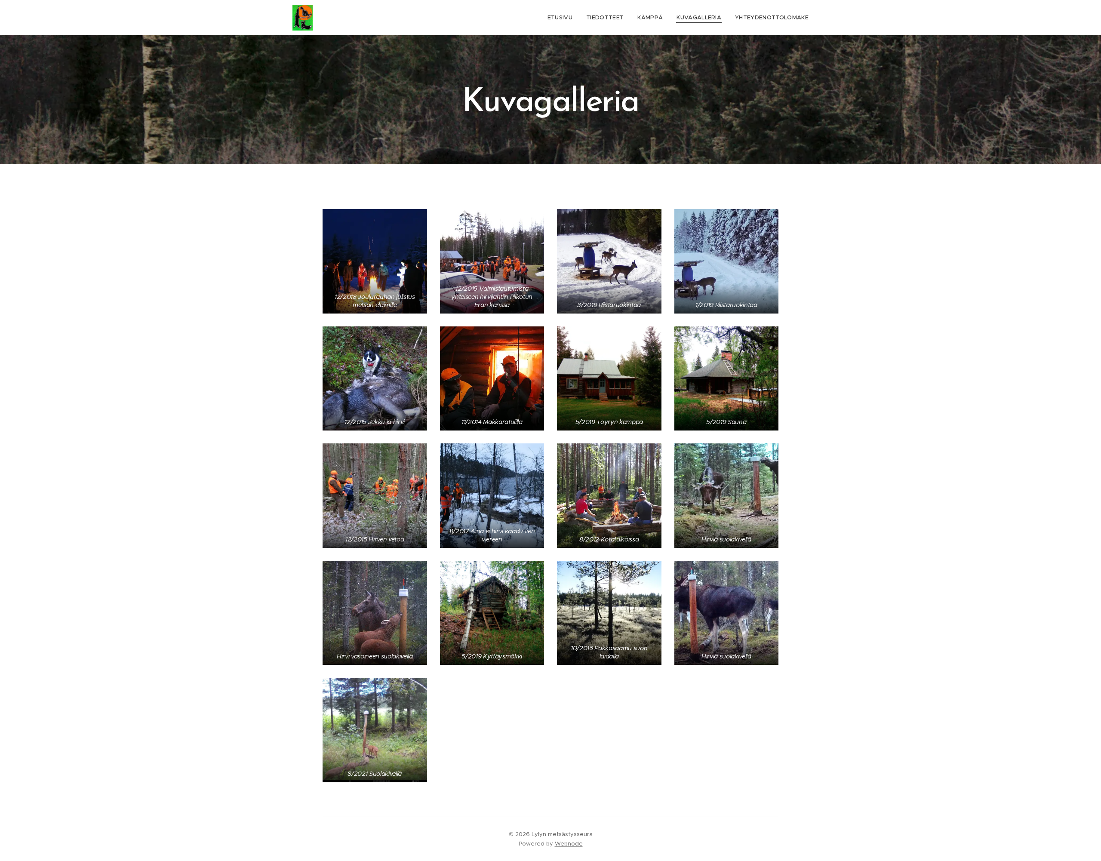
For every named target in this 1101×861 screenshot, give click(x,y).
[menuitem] (562, 17)
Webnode (569, 843)
